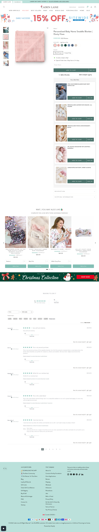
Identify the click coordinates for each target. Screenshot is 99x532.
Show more (52, 318)
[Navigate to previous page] (39, 449)
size (30, 318)
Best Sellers (36, 10)
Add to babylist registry (85, 75)
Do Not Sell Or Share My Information (52, 503)
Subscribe (81, 7)
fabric (20, 318)
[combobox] (14, 312)
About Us (48, 470)
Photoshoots (49, 491)
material (15, 318)
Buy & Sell (24, 493)
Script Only (68, 53)
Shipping (48, 482)
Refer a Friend (49, 496)
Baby (45, 10)
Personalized (72, 10)
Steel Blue (72, 45)
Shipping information (64, 197)
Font (56, 50)
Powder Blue (68, 45)
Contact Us (24, 502)
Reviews (48, 479)
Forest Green (65, 45)
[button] (29, 28)
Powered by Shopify (49, 526)
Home (82, 10)
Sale (88, 10)
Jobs (47, 493)
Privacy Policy (49, 499)
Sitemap (23, 505)
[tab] (6, 2)
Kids (51, 10)
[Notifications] (87, 7)
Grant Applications (51, 476)
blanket (26, 318)
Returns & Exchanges (26, 496)
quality (9, 318)
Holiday (25, 10)
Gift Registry (24, 491)
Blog (22, 479)
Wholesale (73, 7)
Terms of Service (50, 507)
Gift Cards (24, 485)
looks (34, 318)
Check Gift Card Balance (27, 488)
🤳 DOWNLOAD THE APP (29, 470)
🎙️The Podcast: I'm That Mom (29, 476)
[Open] (3, 528)
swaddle (46, 318)
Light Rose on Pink (55, 45)
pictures (40, 318)
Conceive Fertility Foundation (54, 473)
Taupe (75, 45)
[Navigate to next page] (60, 449)
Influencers (49, 488)
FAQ (22, 499)
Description (60, 191)
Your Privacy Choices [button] (51, 510)
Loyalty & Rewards (26, 482)
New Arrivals (14, 10)
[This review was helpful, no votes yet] (87, 342)
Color (61, 42)
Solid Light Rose (58, 45)
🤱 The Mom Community (28, 473)
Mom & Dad (59, 10)
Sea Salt (62, 45)
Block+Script (58, 53)
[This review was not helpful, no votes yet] (89, 342)
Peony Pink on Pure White (79, 45)
